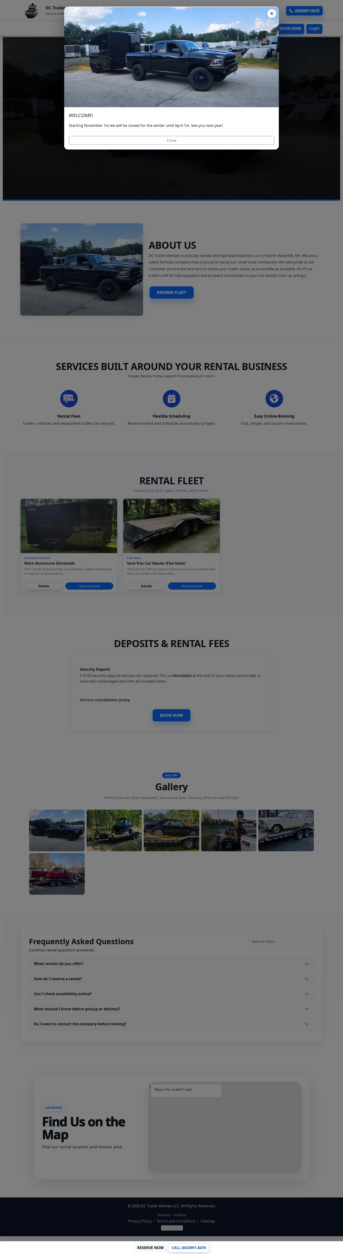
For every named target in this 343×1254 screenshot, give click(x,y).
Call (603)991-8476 (189, 1247)
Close (171, 140)
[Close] (271, 13)
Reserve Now (150, 1247)
